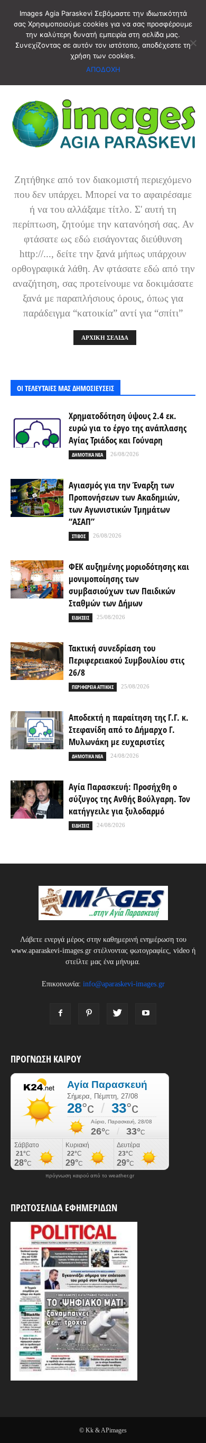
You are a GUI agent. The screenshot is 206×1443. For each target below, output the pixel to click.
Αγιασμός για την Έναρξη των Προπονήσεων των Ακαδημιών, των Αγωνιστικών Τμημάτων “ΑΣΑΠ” (124, 503)
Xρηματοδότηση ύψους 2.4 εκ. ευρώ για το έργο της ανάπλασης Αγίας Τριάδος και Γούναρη (127, 428)
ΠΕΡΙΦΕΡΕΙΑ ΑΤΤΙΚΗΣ (93, 687)
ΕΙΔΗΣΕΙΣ (80, 617)
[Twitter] (117, 1013)
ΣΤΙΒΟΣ (79, 536)
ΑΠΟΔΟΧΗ (103, 69)
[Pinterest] (88, 1013)
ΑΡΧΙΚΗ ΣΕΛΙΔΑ (104, 337)
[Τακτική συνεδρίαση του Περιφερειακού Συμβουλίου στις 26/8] (37, 661)
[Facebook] (60, 1013)
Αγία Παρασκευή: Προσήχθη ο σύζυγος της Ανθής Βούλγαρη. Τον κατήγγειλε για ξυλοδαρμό (129, 799)
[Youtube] (145, 1013)
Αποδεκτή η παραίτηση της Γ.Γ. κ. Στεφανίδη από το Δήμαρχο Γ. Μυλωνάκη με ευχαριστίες (129, 729)
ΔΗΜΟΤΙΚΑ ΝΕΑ (87, 454)
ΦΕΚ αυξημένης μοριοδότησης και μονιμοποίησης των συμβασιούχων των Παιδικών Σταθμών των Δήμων (129, 584)
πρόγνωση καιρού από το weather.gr (89, 1175)
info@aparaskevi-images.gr (124, 984)
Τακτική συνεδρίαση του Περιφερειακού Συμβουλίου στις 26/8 (126, 660)
